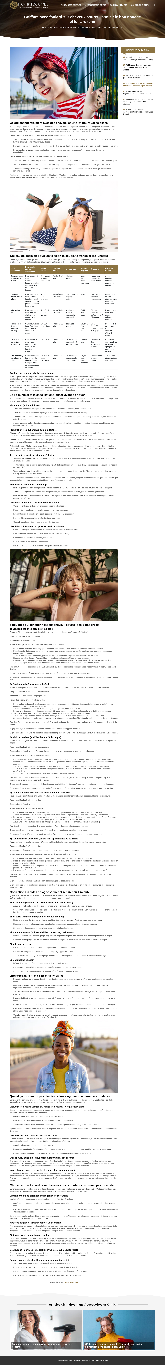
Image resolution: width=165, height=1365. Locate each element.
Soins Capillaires (118, 5)
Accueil (44, 27)
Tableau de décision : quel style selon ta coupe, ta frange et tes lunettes (137, 67)
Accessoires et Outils (95, 5)
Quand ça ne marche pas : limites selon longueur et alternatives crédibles (138, 101)
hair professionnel (65, 1360)
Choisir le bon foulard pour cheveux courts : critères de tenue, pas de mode (138, 112)
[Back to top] (159, 1359)
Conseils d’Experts (140, 5)
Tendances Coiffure (71, 5)
